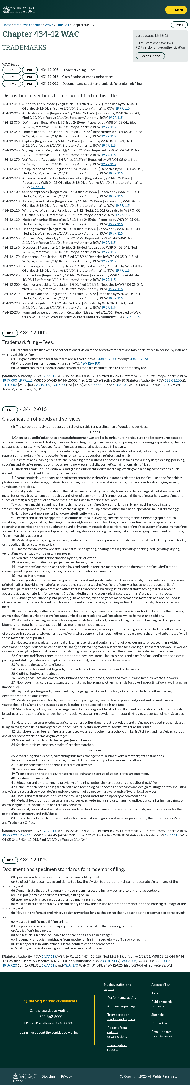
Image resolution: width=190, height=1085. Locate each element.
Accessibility (160, 984)
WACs (49, 25)
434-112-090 (139, 359)
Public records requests (161, 1004)
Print (179, 24)
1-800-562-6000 (49, 1016)
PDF (30, 70)
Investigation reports (117, 1047)
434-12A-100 (90, 363)
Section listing (150, 55)
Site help (157, 1015)
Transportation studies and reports (121, 1017)
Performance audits (121, 997)
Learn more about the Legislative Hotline (49, 1032)
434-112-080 (107, 359)
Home (6, 25)
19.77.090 (9, 380)
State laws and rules (28, 25)
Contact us (159, 1023)
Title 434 (62, 25)
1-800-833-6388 (64, 1023)
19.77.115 (122, 108)
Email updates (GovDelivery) (161, 1034)
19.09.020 (59, 385)
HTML (11, 70)
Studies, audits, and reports (117, 986)
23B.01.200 (173, 380)
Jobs (154, 993)
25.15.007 (43, 385)
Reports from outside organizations (117, 1031)
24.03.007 (9, 385)
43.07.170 (120, 385)
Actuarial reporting (121, 1006)
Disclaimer (49, 1076)
